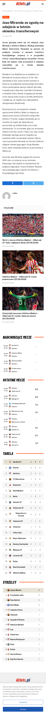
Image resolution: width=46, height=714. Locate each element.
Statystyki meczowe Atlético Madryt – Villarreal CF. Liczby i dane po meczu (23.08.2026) (20, 316)
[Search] (42, 4)
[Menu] (3, 4)
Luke (15, 193)
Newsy (5, 17)
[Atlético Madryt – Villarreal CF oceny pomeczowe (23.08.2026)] (23, 262)
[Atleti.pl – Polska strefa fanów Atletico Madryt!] (23, 4)
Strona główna (7, 11)
